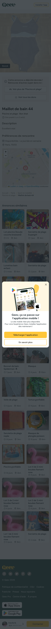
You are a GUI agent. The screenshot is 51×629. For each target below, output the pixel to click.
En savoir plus (25, 342)
